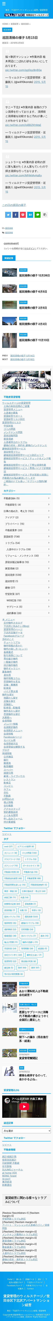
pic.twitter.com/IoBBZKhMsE (23, 125)
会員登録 (7, 720)
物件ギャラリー (12, 668)
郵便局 (7, 763)
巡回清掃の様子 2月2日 (33, 323)
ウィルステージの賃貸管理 (16, 402)
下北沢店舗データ (13, 632)
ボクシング (11, 865)
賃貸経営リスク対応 (14, 419)
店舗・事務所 (11, 684)
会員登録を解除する (14, 746)
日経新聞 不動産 (10, 1163)
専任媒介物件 (11, 658)
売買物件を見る (12, 681)
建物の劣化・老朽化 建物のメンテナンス (25, 445)
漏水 (45, 936)
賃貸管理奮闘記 (28, 1058)
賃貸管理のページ (13, 629)
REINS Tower (9, 1175)
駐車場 (7, 688)
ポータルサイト (31, 865)
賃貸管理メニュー (13, 409)
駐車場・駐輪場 (12, 707)
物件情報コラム (12, 678)
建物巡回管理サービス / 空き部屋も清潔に (26, 474)
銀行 (6, 759)
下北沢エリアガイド (35, 1282)
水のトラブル (28, 936)
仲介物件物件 (11, 665)
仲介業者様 (9, 821)
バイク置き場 (11, 691)
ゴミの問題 (9, 429)
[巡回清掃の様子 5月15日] (30, 215)
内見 (25, 897)
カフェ (7, 789)
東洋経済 (7, 1181)
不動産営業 (34, 878)
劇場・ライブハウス (14, 776)
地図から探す (11, 697)
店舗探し (8, 704)
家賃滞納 (8, 438)
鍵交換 (8, 967)
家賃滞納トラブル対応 (14, 1240)
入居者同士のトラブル (15, 442)
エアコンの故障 (25, 846)
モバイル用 (9, 740)
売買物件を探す (12, 714)
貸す (40, 1279)
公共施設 (8, 756)
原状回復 (9, 910)
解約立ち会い (34, 955)
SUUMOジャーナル (12, 1169)
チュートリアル (12, 642)
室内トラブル (12, 916)
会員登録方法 (11, 743)
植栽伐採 (10, 936)
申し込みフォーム (13, 818)
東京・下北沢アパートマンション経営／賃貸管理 (26, 1311)
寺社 (6, 792)
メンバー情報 (11, 723)
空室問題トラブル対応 (14, 1218)
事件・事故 (10, 891)
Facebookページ (13, 736)
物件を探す (8, 694)
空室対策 (8, 425)
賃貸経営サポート (13, 415)
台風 (23, 910)
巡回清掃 (9, 228)
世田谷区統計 (9, 1159)
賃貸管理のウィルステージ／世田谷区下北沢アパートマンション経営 (26, 1300)
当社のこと (8, 639)
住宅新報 (7, 1166)
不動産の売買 (11, 872)
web (8, 846)
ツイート (7, 834)
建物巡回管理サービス (14, 448)
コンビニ (8, 785)
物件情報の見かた (13, 645)
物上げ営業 (11, 942)
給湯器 (42, 948)
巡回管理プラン (12, 451)
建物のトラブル (30, 923)
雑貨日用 (8, 772)
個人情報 (8, 802)
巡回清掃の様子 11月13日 (34, 340)
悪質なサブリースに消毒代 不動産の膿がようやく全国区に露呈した (34, 1016)
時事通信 (7, 1184)
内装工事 (10, 897)
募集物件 (7, 671)
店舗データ (29, 1279)
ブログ (5, 750)
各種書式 (8, 652)
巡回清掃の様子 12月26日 (34, 275)
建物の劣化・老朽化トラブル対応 (20, 1259)
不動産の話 (31, 872)
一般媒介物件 (11, 661)
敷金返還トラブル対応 (14, 1246)
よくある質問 (11, 815)
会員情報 (8, 733)
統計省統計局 (9, 1156)
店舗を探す (9, 701)
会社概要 (8, 805)
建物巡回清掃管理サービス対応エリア (24, 455)
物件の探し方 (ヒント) (15, 648)
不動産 (7, 795)
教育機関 (8, 766)
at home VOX (9, 1172)
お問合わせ (8, 798)
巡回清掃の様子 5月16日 (22, 359)
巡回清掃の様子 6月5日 (33, 291)
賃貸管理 (10, 961)
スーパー (8, 769)
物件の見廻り (30, 942)
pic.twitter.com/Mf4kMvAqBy (23, 175)
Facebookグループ (14, 635)
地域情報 (7, 753)
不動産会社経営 (13, 878)
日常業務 (27, 929)
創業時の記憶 (12, 904)
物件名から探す (12, 710)
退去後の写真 (28, 961)
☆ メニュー (8, 619)
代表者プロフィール (34, 1285)
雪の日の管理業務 (13, 974)
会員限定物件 (11, 727)
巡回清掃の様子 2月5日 (33, 307)
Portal (10, 1279)
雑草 (35, 967)
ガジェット (10, 853)
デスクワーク (12, 859)
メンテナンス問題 (13, 432)
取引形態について (13, 655)
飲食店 (7, 782)
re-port (6, 1178)
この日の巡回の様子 (14, 205)
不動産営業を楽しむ (15, 885)
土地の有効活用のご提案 (17, 406)
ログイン (30, 248)
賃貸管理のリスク (11, 422)
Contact (30, 1288)
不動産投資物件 (38, 885)
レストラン (9, 779)
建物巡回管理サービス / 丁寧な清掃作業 (25, 464)
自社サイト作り (13, 955)
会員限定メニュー (13, 730)
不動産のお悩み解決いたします (18, 477)
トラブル (31, 859)
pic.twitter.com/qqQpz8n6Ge (23, 70)
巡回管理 (10, 923)
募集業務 (30, 904)
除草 (22, 967)
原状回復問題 (11, 435)
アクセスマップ (12, 808)
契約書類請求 (11, 812)
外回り (36, 910)
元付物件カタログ (13, 622)
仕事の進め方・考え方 (33, 891)
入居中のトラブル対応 (14, 1253)
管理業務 (27, 948)
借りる (18, 1279)
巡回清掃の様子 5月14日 (22, 355)
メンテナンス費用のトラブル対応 (20, 1234)
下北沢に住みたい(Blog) (16, 626)
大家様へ (7, 717)
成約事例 (10, 929)
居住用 (7, 674)
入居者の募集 (11, 412)
